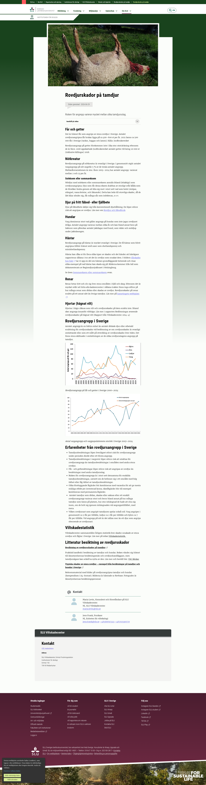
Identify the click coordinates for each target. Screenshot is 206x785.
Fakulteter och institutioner (40, 728)
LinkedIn (144, 713)
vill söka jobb (72, 717)
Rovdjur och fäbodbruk (114, 210)
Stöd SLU (107, 728)
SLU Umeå (108, 713)
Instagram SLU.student (149, 710)
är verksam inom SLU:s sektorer (79, 724)
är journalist (71, 709)
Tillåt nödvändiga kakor (12, 775)
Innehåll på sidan (72, 121)
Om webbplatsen (53, 753)
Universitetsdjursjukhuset (39, 713)
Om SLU (40, 2)
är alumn (70, 728)
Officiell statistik (36, 724)
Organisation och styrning (53, 2)
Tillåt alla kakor (12, 779)
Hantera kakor (66, 753)
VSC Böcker (133, 559)
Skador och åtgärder (104, 2)
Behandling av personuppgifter (105, 753)
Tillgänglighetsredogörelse (83, 753)
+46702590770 (122, 621)
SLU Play (144, 725)
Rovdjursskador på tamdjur (122, 2)
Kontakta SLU (109, 724)
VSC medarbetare (47, 648)
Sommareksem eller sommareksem (90, 272)
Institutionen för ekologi (71, 2)
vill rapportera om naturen (77, 720)
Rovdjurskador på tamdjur (141, 2)
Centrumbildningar (37, 717)
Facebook (144, 717)
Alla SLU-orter (109, 706)
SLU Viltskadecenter (89, 2)
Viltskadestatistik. (117, 536)
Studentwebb (35, 706)
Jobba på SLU (109, 720)
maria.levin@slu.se (92, 609)
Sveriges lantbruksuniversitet (46, 10)
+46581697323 (107, 621)
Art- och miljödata (37, 720)
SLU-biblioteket (36, 709)
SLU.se (32, 2)
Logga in (33, 735)
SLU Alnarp (108, 709)
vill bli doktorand (73, 713)
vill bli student (72, 706)
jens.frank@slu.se (91, 621)
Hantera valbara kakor (12, 771)
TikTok (143, 721)
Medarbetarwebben (37, 731)
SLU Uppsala (109, 717)
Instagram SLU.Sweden (149, 706)
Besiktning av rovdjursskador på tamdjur (85, 547)
